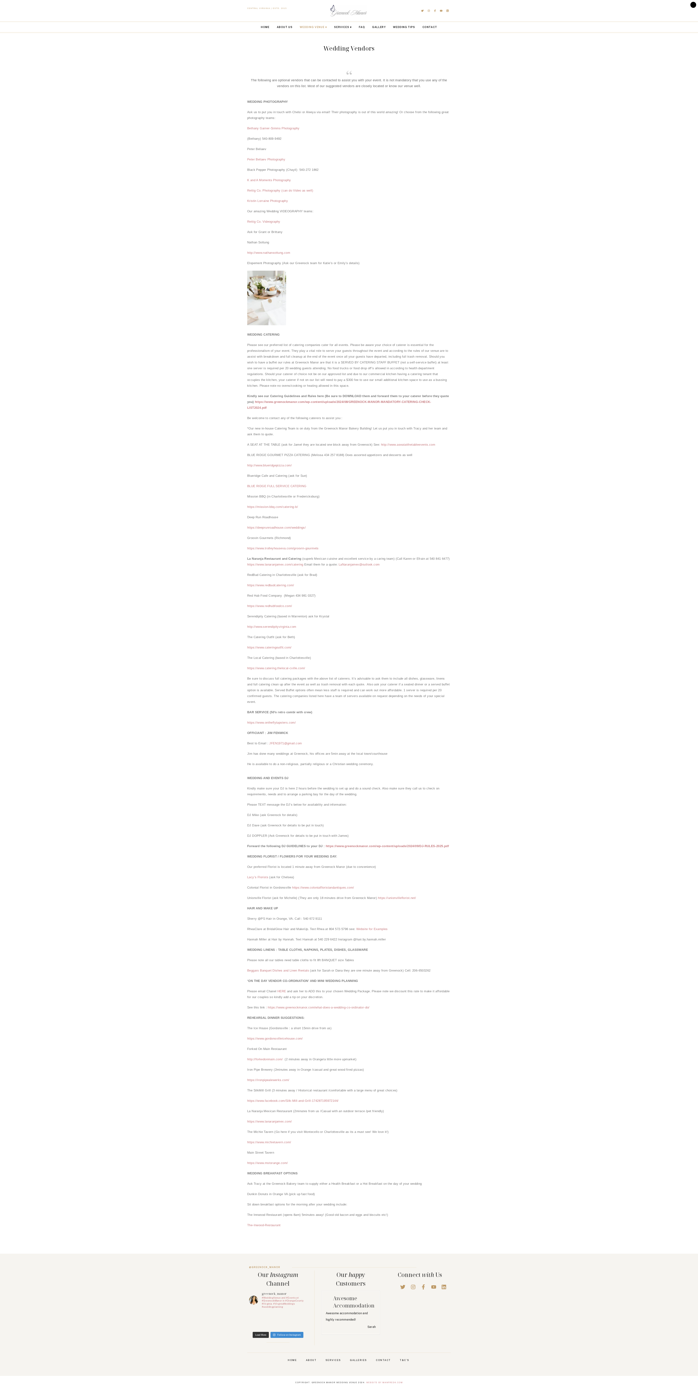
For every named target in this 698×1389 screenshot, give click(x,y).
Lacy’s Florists (257, 877)
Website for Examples (372, 929)
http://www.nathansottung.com (268, 252)
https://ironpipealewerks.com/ (268, 1080)
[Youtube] (441, 10)
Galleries (358, 1369)
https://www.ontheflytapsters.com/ (271, 722)
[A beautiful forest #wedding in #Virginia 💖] (263, 1321)
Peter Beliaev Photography (266, 159)
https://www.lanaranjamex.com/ (269, 1121)
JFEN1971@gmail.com (285, 743)
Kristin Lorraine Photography (267, 201)
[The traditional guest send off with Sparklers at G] (293, 1321)
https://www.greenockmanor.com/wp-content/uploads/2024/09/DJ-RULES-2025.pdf (387, 846)
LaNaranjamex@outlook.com (359, 564)
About (311, 1369)
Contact (429, 27)
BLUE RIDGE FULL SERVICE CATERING (276, 486)
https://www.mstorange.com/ (267, 1163)
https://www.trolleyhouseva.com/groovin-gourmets (283, 548)
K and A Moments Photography (269, 180)
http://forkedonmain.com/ (265, 1059)
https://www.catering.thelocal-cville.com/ (276, 668)
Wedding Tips (404, 27)
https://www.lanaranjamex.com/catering (275, 564)
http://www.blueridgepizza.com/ (269, 465)
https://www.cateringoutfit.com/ (269, 647)
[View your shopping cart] (693, 5)
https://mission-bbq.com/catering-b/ (272, 507)
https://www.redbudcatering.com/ (270, 585)
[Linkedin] (447, 10)
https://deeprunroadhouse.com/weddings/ (276, 527)
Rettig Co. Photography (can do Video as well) (280, 190)
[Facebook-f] (435, 10)
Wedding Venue (312, 27)
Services (341, 27)
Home (265, 27)
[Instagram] (428, 10)
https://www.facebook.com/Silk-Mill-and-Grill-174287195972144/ (292, 1101)
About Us (285, 27)
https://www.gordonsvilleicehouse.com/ (275, 1038)
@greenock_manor (264, 1267)
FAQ (362, 27)
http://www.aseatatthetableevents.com (408, 444)
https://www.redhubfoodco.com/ (269, 606)
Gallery (379, 27)
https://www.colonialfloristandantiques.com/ (323, 887)
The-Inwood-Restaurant (263, 1225)
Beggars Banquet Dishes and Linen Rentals (278, 970)
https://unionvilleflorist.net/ (397, 898)
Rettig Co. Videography (263, 221)
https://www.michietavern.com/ (269, 1142)
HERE (281, 991)
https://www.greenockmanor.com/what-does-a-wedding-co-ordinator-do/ (318, 1007)
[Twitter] (422, 10)
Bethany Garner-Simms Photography (273, 128)
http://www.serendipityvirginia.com (271, 626)
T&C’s (404, 1369)
